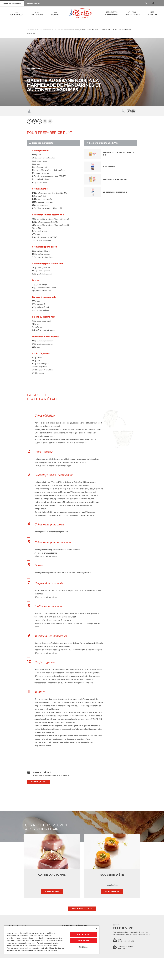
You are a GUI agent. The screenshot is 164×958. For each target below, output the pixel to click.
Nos (37, 13)
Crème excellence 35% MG (115, 192)
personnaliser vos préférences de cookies (39, 950)
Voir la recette (52, 891)
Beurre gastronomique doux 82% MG (119, 154)
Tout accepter (83, 934)
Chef (35, 69)
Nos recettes (111, 13)
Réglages (83, 947)
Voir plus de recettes (82, 909)
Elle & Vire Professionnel (46, 30)
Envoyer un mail (38, 782)
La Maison (132, 13)
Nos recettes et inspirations (68, 30)
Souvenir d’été (112, 874)
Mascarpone (109, 167)
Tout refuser (83, 941)
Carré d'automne (52, 874)
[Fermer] (96, 928)
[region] (51, 939)
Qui (16, 13)
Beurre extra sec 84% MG (114, 179)
